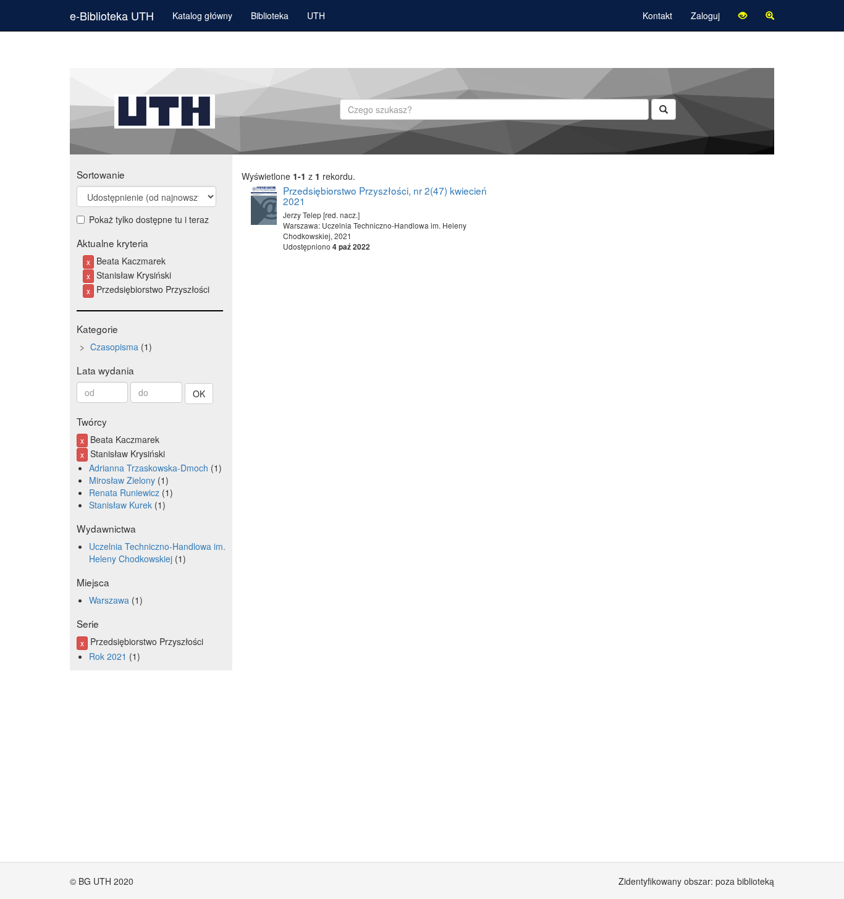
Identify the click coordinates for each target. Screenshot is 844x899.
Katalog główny (202, 15)
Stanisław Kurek (120, 505)
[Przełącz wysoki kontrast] (742, 15)
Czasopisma (114, 346)
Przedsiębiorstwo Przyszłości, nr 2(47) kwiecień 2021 (385, 196)
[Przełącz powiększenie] (769, 15)
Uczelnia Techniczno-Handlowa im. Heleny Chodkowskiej (157, 552)
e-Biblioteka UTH (112, 15)
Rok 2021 (108, 656)
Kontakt (657, 15)
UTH (316, 15)
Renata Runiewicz (124, 492)
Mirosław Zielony (122, 480)
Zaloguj (705, 15)
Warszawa (109, 600)
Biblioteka (270, 15)
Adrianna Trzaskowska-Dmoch (148, 468)
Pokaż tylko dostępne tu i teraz (149, 219)
